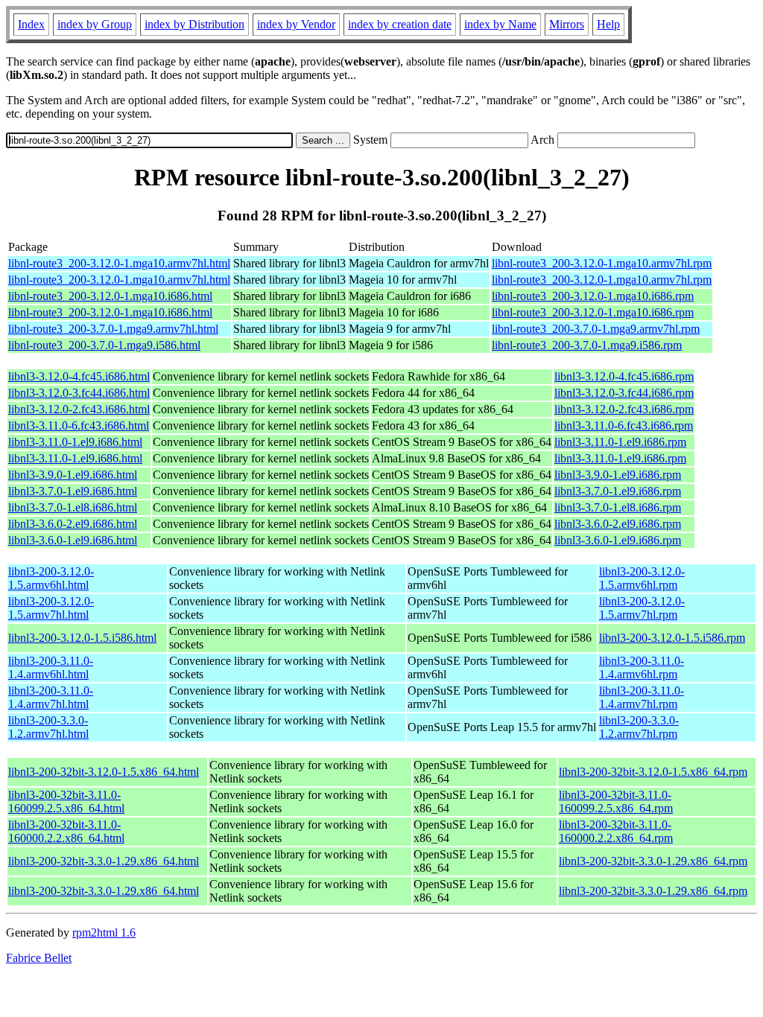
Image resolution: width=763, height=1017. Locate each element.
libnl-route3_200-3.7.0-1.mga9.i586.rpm (587, 345)
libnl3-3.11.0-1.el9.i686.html (75, 442)
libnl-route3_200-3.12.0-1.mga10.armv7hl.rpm (602, 263)
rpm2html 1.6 (104, 932)
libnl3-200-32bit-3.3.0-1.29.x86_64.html (103, 861)
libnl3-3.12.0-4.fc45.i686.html (79, 376)
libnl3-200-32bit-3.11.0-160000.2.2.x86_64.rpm (616, 831)
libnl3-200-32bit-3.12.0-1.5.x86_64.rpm (653, 771)
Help (608, 24)
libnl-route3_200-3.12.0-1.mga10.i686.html (110, 296)
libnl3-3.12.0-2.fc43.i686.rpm (624, 409)
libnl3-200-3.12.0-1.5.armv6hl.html (51, 578)
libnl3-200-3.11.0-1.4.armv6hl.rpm (641, 667)
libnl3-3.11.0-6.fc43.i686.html (78, 425)
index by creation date (400, 24)
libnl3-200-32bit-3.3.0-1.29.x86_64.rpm (653, 861)
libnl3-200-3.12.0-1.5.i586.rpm (672, 637)
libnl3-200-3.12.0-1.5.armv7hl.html (51, 608)
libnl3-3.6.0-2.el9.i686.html (72, 523)
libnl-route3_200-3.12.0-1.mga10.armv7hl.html (119, 263)
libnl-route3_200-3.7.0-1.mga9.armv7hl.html (113, 328)
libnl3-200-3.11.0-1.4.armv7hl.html (50, 697)
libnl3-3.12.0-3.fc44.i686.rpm (624, 392)
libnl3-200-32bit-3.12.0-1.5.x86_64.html (103, 771)
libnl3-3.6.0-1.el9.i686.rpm (617, 540)
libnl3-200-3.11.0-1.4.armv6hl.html (50, 667)
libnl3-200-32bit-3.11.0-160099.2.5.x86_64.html (66, 801)
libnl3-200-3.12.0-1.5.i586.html (82, 637)
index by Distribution (194, 24)
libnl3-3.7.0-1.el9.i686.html (72, 491)
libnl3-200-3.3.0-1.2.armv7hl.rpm (639, 727)
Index (31, 24)
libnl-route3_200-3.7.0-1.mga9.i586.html (104, 345)
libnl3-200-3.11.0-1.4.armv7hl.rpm (641, 697)
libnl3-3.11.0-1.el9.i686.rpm (620, 442)
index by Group (94, 24)
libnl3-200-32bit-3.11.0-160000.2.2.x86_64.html (66, 831)
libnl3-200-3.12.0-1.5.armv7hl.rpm (642, 608)
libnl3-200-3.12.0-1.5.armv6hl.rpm (642, 578)
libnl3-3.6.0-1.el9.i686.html (72, 540)
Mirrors (566, 24)
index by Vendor (296, 24)
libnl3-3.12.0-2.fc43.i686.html (79, 409)
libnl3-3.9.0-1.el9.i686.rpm (617, 474)
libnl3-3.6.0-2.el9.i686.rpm (617, 523)
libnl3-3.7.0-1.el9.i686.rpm (617, 491)
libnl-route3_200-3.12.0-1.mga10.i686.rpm (593, 296)
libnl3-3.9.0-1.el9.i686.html (72, 474)
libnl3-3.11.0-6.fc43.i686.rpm (623, 425)
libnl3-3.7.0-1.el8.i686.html (72, 507)
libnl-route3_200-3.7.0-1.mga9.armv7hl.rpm (596, 328)
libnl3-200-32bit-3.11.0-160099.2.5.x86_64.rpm (616, 801)
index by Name (500, 24)
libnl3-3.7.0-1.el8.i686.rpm (617, 507)
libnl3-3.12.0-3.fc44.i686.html (79, 392)
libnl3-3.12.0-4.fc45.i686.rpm (624, 376)
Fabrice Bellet (39, 957)
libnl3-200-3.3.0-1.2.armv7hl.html (48, 727)
